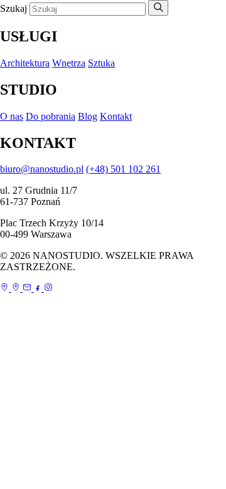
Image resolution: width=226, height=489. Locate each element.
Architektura (25, 63)
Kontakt (116, 116)
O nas (11, 116)
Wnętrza (68, 63)
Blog (87, 116)
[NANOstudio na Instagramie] (48, 288)
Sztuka (101, 63)
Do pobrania (50, 116)
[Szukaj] (158, 8)
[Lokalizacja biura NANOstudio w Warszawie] (17, 288)
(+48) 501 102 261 (123, 169)
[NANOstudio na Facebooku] (39, 288)
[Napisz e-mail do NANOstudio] (28, 288)
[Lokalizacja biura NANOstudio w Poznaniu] (5, 288)
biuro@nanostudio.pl (41, 169)
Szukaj (13, 8)
